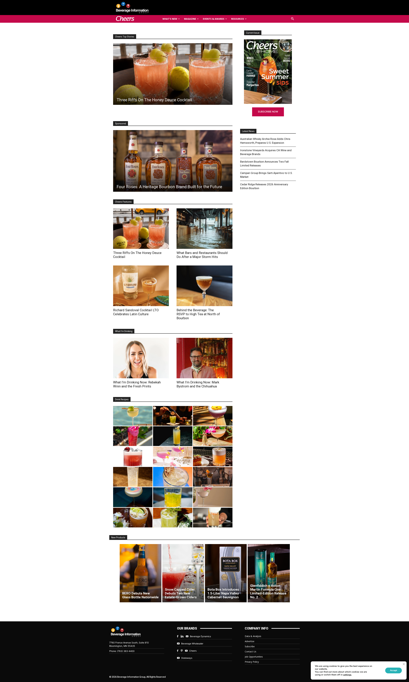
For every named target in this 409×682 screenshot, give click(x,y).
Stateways (186, 658)
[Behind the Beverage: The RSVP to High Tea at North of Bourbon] (204, 285)
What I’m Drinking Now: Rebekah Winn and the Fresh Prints (137, 384)
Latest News (248, 131)
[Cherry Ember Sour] (132, 456)
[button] (292, 19)
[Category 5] (132, 436)
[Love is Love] (132, 497)
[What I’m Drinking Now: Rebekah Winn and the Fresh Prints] (172, 74)
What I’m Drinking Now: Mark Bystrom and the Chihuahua (198, 384)
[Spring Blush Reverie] (212, 497)
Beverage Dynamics (200, 636)
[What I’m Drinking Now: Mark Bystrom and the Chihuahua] (204, 358)
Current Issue (252, 33)
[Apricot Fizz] (212, 456)
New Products (118, 537)
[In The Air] (132, 477)
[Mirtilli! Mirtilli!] (212, 416)
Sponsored (120, 123)
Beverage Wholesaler (192, 643)
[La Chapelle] (172, 416)
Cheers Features (123, 202)
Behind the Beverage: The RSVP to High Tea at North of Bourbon (198, 314)
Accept (393, 670)
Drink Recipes (122, 399)
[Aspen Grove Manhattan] (212, 477)
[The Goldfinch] (172, 497)
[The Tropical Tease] (212, 436)
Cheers (193, 650)
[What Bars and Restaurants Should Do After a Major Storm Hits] (204, 228)
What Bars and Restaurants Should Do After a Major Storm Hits (202, 255)
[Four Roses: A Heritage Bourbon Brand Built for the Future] (172, 161)
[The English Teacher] (172, 456)
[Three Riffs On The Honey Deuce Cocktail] (141, 228)
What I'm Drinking (123, 331)
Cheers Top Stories (124, 36)
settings (347, 674)
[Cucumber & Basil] (132, 416)
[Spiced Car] (212, 517)
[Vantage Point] (172, 436)
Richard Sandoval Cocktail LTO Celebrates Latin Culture (136, 312)
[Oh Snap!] (172, 517)
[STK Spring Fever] (132, 517)
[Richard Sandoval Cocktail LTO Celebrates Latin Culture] (141, 285)
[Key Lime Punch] (172, 477)
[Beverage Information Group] (142, 7)
